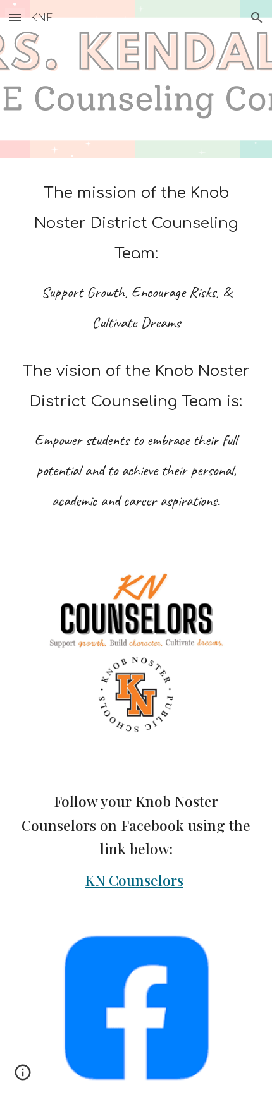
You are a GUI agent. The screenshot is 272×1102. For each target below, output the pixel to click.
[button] (15, 17)
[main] (136, 352)
